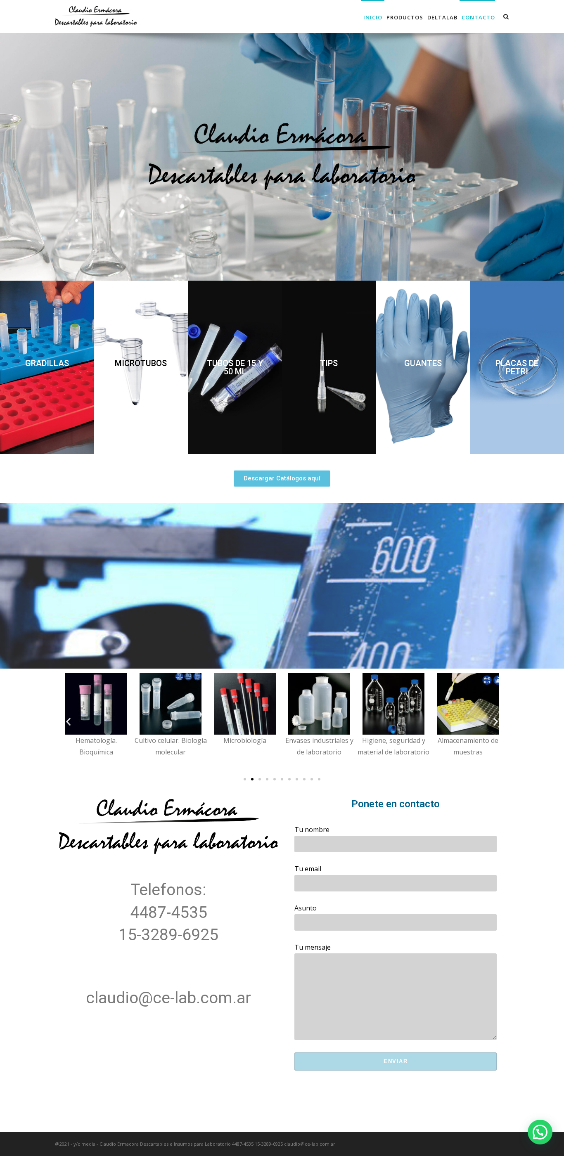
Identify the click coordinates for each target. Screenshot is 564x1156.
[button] (47, 363)
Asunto (305, 908)
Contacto (478, 17)
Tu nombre (311, 829)
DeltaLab (442, 17)
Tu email (307, 869)
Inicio (372, 17)
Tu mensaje (312, 947)
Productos (404, 17)
